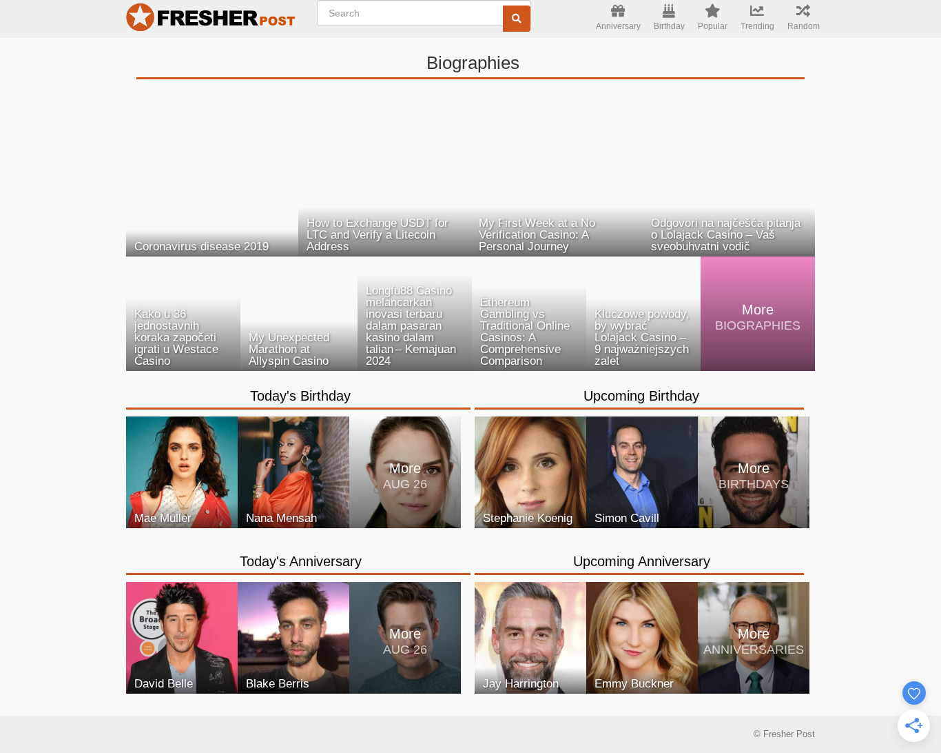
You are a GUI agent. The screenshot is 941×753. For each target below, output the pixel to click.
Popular (712, 26)
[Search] (516, 19)
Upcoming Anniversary (641, 561)
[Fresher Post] (213, 19)
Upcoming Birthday (641, 395)
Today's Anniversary (301, 561)
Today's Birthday (300, 395)
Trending (757, 26)
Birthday (669, 26)
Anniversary (618, 26)
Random (803, 26)
